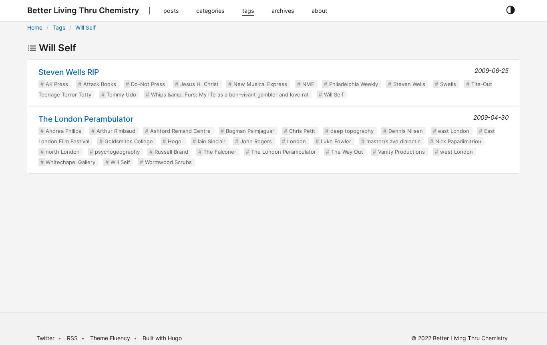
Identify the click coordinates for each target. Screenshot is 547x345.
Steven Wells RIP (68, 72)
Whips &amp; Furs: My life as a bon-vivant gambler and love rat (230, 94)
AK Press (57, 84)
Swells (448, 84)
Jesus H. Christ (199, 84)
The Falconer (219, 151)
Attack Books (99, 84)
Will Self (85, 27)
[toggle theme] (510, 10)
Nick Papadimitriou (458, 141)
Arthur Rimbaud (116, 131)
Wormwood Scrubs (168, 162)
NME (308, 84)
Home (34, 27)
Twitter (45, 338)
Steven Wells (409, 84)
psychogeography (117, 151)
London (296, 141)
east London (453, 131)
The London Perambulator (85, 119)
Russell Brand (171, 151)
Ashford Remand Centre (180, 131)
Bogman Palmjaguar (250, 131)
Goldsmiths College (129, 141)
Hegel (175, 141)
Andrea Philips (63, 131)
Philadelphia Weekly (353, 84)
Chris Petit (302, 131)
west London (456, 151)
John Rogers (256, 141)
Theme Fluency (111, 338)
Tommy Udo (121, 94)
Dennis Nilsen (405, 131)
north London (63, 151)
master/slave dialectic (393, 141)
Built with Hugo (162, 338)
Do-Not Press (148, 84)
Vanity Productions (401, 151)
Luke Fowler (336, 141)
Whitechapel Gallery (70, 162)
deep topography (352, 131)
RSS (72, 338)
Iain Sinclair (211, 141)
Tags (58, 27)
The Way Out (347, 151)
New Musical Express (260, 84)
